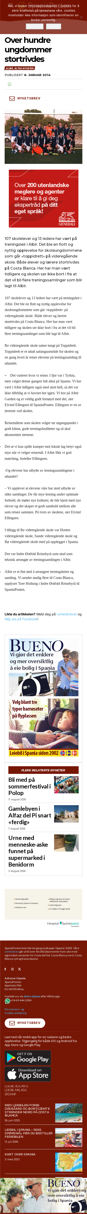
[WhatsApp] (9, 84)
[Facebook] (5, 969)
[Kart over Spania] (68, 1162)
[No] (81, 17)
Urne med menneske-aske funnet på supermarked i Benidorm (28, 851)
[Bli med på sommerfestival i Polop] (66, 784)
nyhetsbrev (12, 951)
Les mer (53, 26)
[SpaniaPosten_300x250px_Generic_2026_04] (43, 199)
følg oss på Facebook (21, 619)
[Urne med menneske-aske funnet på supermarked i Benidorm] (66, 843)
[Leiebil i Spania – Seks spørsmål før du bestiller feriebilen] (68, 1137)
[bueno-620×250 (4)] (43, 1212)
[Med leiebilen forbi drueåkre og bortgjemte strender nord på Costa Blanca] (68, 1112)
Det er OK (35, 26)
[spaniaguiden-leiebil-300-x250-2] (43, 727)
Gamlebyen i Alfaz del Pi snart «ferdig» (29, 815)
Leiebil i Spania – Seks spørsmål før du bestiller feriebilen (29, 1133)
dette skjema (32, 996)
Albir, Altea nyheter (19, 68)
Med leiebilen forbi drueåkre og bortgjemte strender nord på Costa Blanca (27, 1110)
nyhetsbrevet (67, 614)
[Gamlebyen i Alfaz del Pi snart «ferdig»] (66, 813)
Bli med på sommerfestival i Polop (29, 786)
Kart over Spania (20, 1154)
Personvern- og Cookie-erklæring (15, 1011)
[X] (19, 969)
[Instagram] (12, 969)
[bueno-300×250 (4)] (43, 667)
